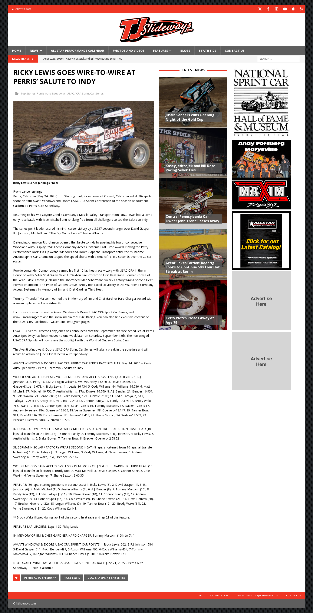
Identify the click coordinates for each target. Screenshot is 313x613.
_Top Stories (28, 93)
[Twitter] (260, 9)
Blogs (185, 51)
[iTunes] (293, 9)
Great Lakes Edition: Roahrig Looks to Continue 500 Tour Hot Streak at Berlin (193, 267)
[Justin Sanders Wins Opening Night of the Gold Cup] (193, 102)
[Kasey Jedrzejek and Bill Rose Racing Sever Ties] (193, 152)
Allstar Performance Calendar (77, 51)
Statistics (207, 51)
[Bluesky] (301, 9)
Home (16, 51)
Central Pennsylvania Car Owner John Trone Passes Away (192, 218)
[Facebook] (268, 9)
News (34, 51)
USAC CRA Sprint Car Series (106, 578)
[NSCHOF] (261, 136)
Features (160, 51)
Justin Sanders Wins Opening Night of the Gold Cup (190, 117)
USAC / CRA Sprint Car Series (85, 93)
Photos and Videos (128, 51)
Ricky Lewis (72, 578)
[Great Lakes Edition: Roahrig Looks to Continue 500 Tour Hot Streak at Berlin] (193, 254)
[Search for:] (278, 59)
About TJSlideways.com (213, 595)
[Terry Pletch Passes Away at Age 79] (193, 305)
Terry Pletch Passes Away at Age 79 (190, 320)
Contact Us (234, 51)
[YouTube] (285, 9)
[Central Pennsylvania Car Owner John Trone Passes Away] (193, 203)
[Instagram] (276, 9)
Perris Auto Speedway (51, 93)
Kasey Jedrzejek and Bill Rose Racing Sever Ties (190, 168)
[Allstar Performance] (261, 267)
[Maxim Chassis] (261, 207)
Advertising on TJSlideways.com (257, 595)
